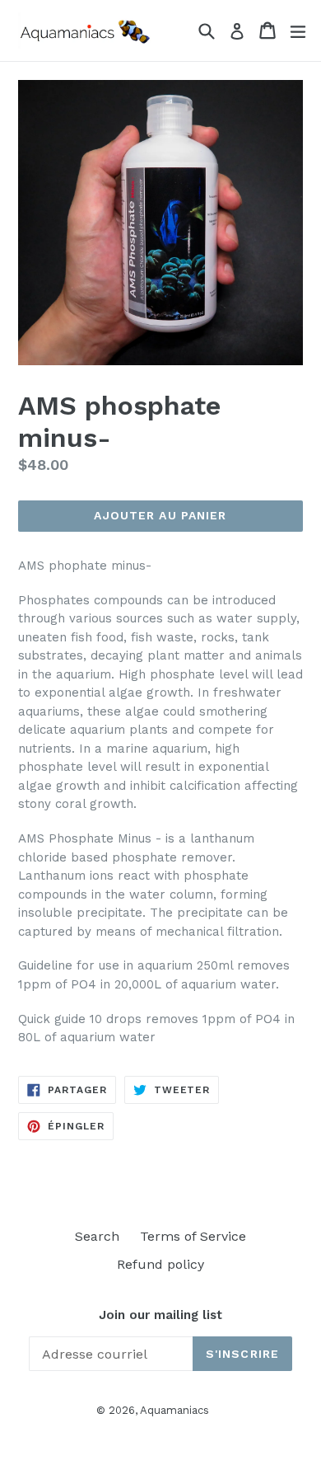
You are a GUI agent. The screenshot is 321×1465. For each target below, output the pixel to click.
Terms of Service (193, 1236)
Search (97, 1236)
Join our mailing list (160, 1315)
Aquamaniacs (174, 1410)
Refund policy (160, 1264)
